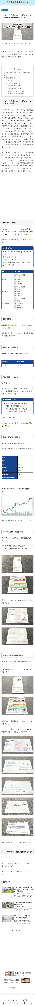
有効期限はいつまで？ (14, 86)
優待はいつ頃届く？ (14, 83)
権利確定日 (11, 80)
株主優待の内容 (10, 78)
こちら (22, 262)
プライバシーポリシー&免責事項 (17, 1000)
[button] (31, 530)
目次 (15, 69)
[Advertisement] (17, 200)
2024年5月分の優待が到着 (16, 91)
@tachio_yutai (26, 43)
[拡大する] (31, 498)
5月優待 (6, 10)
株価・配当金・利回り (14, 88)
